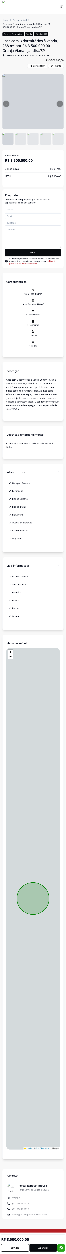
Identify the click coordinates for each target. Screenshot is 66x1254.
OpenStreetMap (42, 1148)
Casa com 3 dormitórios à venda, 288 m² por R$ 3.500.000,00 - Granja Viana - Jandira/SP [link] (26, 25)
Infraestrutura (15, 472)
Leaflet (29, 1148)
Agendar (43, 1247)
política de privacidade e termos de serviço (32, 262)
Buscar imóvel (20, 20)
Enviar (33, 252)
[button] (6, 104)
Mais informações (17, 565)
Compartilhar (39, 66)
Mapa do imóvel (16, 643)
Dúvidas (15, 1247)
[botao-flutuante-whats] (61, 1248)
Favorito (57, 66)
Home (5, 20)
